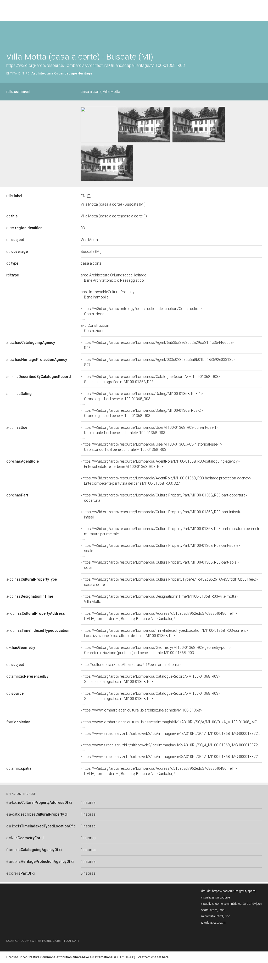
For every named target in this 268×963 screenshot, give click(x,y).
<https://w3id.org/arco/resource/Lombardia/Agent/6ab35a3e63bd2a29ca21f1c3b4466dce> (157, 345)
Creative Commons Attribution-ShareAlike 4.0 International (70, 957)
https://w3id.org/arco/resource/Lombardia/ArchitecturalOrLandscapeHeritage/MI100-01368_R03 (95, 65)
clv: (20, 647)
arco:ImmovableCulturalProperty (108, 294)
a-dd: (31, 579)
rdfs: (18, 91)
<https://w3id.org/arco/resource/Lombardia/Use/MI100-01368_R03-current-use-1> (150, 430)
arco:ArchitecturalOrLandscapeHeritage (113, 277)
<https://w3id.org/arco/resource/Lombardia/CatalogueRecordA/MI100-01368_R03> (150, 379)
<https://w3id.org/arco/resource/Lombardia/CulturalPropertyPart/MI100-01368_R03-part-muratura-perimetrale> (173, 531)
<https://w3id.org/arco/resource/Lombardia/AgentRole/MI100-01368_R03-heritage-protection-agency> (166, 480)
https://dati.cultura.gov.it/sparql (234, 891)
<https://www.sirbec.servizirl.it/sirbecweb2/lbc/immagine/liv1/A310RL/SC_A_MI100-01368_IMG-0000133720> (171, 733)
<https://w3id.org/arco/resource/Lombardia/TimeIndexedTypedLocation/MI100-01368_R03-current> (164, 633)
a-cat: (38, 376)
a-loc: (35, 613)
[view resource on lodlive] (259, 34)
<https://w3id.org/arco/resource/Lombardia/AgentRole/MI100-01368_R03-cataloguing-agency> (160, 464)
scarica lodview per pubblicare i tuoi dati (42, 941)
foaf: (18, 722)
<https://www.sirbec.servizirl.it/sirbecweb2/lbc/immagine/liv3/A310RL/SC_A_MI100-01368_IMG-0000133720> (171, 757)
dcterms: (27, 676)
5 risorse (88, 873)
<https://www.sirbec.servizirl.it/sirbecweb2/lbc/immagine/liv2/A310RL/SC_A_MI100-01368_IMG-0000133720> (171, 745)
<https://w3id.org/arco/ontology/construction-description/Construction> (142, 311)
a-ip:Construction (95, 328)
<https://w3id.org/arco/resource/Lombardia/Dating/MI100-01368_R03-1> (142, 396)
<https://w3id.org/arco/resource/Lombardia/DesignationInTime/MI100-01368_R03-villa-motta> (159, 599)
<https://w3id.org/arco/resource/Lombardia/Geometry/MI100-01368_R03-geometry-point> (156, 650)
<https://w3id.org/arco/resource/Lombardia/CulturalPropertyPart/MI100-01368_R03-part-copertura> (164, 497)
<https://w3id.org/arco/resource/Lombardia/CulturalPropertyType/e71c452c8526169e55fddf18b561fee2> (169, 582)
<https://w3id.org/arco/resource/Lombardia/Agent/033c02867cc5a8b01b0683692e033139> (158, 362)
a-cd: (19, 394)
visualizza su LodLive (215, 897)
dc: (12, 216)
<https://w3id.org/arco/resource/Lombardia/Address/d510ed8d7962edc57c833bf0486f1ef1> (159, 616)
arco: (24, 228)
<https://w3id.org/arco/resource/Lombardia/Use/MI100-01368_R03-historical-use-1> (151, 447)
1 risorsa (88, 802)
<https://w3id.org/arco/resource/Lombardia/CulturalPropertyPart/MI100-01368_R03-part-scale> (160, 548)
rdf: (12, 275)
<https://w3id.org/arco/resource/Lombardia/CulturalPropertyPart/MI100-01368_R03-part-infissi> (161, 514)
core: (22, 461)
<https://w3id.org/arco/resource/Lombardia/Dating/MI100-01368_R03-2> (142, 413)
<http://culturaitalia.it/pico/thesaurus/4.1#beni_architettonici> (131, 664)
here (165, 957)
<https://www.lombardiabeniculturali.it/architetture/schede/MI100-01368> (141, 710)
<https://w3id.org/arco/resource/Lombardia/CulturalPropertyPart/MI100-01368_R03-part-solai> (160, 565)
